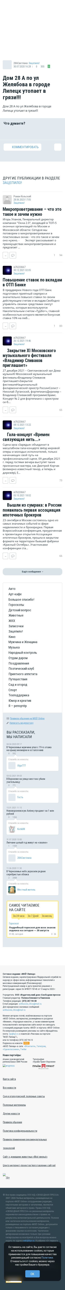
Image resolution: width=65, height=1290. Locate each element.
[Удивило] (37, 132)
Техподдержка (18, 695)
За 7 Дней (33, 915)
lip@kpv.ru (14, 1034)
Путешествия (17, 679)
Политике (47, 1257)
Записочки (15, 626)
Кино (12, 637)
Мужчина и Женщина (22, 642)
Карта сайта (9, 1079)
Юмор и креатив (19, 701)
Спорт (12, 690)
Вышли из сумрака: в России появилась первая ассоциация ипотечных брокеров (32, 510)
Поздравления (18, 663)
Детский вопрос (19, 610)
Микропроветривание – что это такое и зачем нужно (32, 212)
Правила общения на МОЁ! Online (27, 718)
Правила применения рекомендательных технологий (25, 1144)
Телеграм (41, 1046)
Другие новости (11, 1113)
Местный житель (26, 889)
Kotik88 (21, 829)
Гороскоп (14, 923)
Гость (20, 797)
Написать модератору (21, 723)
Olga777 (21, 765)
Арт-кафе (15, 594)
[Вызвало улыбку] (17, 132)
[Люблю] (27, 132)
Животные (15, 615)
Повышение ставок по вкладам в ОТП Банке (32, 282)
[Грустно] (47, 132)
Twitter (23, 1049)
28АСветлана (24, 857)
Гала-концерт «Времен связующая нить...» (26, 437)
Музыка (14, 647)
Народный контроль (22, 652)
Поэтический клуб (21, 668)
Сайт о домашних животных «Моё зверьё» (25, 1156)
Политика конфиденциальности (20, 1130)
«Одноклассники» (11, 1049)
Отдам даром (18, 658)
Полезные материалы (14, 1105)
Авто (12, 589)
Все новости (9, 1087)
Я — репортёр (17, 706)
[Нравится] (7, 132)
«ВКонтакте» (30, 1046)
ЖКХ (11, 621)
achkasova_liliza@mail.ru (30, 1004)
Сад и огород (17, 684)
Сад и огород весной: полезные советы (24, 1096)
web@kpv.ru (28, 1240)
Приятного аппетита (22, 674)
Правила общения (12, 1122)
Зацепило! (34, 63)
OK (32, 1274)
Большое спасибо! (21, 599)
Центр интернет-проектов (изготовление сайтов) (29, 1165)
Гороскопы (16, 605)
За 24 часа (18, 915)
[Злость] (57, 132)
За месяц (47, 915)
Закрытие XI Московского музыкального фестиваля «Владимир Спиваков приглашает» (29, 358)
